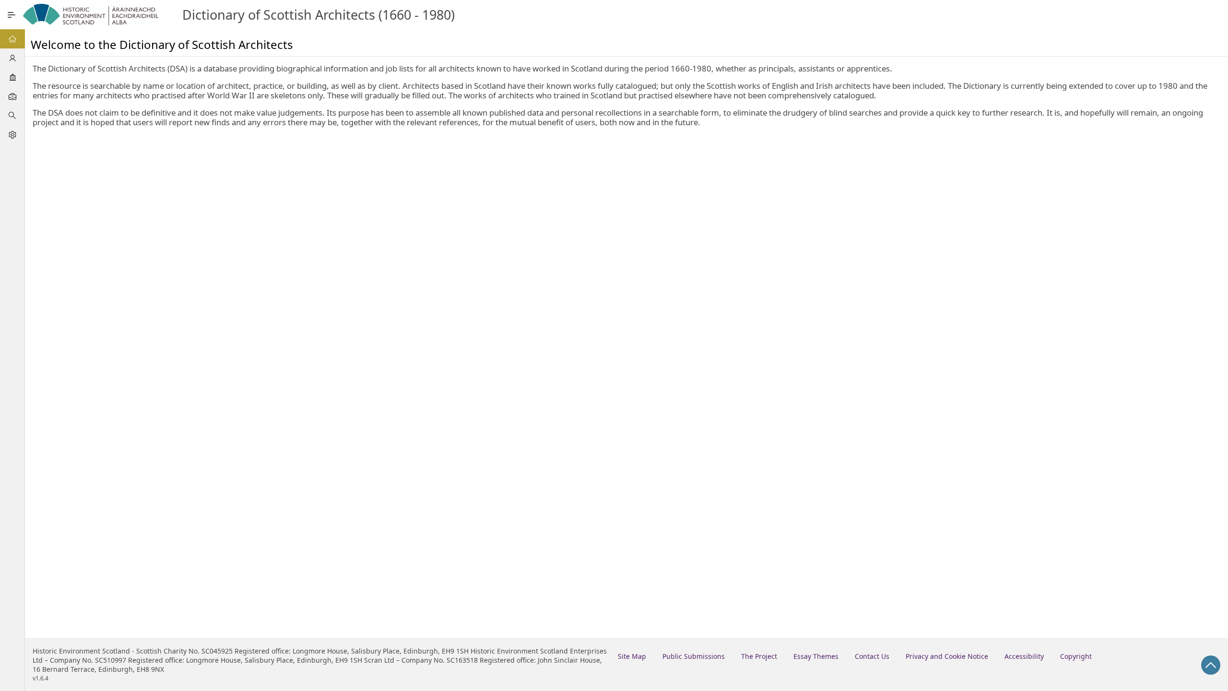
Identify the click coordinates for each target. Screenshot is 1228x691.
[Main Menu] (11, 15)
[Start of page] (1210, 665)
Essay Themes (815, 656)
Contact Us (872, 656)
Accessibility (1024, 656)
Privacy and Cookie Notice (947, 656)
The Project (759, 656)
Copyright (1076, 656)
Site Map (632, 656)
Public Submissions (693, 656)
